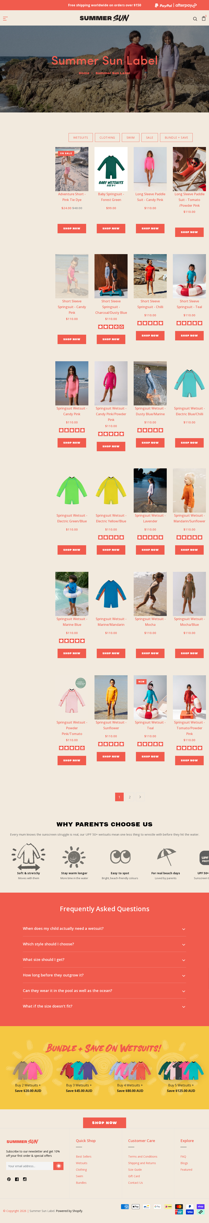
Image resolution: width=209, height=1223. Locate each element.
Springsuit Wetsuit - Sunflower (111, 725)
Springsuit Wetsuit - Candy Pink (72, 411)
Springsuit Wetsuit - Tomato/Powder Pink (189, 728)
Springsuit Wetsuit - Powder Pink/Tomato (72, 728)
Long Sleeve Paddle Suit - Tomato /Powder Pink (190, 200)
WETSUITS (80, 137)
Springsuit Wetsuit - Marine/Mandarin (111, 622)
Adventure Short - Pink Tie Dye (72, 197)
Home (84, 73)
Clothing (81, 1169)
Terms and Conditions (142, 1156)
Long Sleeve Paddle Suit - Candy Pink (150, 197)
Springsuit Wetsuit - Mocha (150, 622)
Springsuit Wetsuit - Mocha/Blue (189, 622)
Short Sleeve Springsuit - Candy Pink (72, 307)
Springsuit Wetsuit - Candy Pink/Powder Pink (111, 414)
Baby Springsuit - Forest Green (111, 197)
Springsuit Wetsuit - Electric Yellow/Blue (111, 518)
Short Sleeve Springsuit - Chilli (150, 304)
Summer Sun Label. (42, 1211)
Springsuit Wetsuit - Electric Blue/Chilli (189, 411)
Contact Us (135, 1183)
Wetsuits (81, 1163)
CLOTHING (107, 137)
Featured (186, 1169)
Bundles (81, 1183)
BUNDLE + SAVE (176, 137)
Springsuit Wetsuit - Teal (150, 725)
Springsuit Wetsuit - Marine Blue (72, 622)
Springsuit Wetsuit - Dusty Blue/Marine (150, 411)
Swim (79, 1176)
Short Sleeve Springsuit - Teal (189, 304)
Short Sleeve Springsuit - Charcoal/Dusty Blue (111, 307)
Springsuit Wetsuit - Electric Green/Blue (72, 518)
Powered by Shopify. (69, 1211)
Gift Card (134, 1176)
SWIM (131, 137)
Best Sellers (83, 1156)
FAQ (183, 1156)
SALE (149, 137)
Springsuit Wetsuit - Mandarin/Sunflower (189, 518)
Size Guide (135, 1169)
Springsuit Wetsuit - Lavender (150, 518)
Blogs (184, 1163)
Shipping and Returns (142, 1163)
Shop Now (71, 228)
